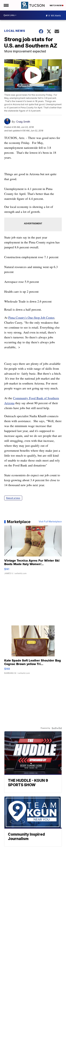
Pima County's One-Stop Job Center (31, 317)
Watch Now (56, 5)
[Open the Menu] (6, 5)
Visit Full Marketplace (50, 521)
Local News (14, 31)
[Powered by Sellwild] (57, 728)
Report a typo (13, 498)
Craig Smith (23, 121)
